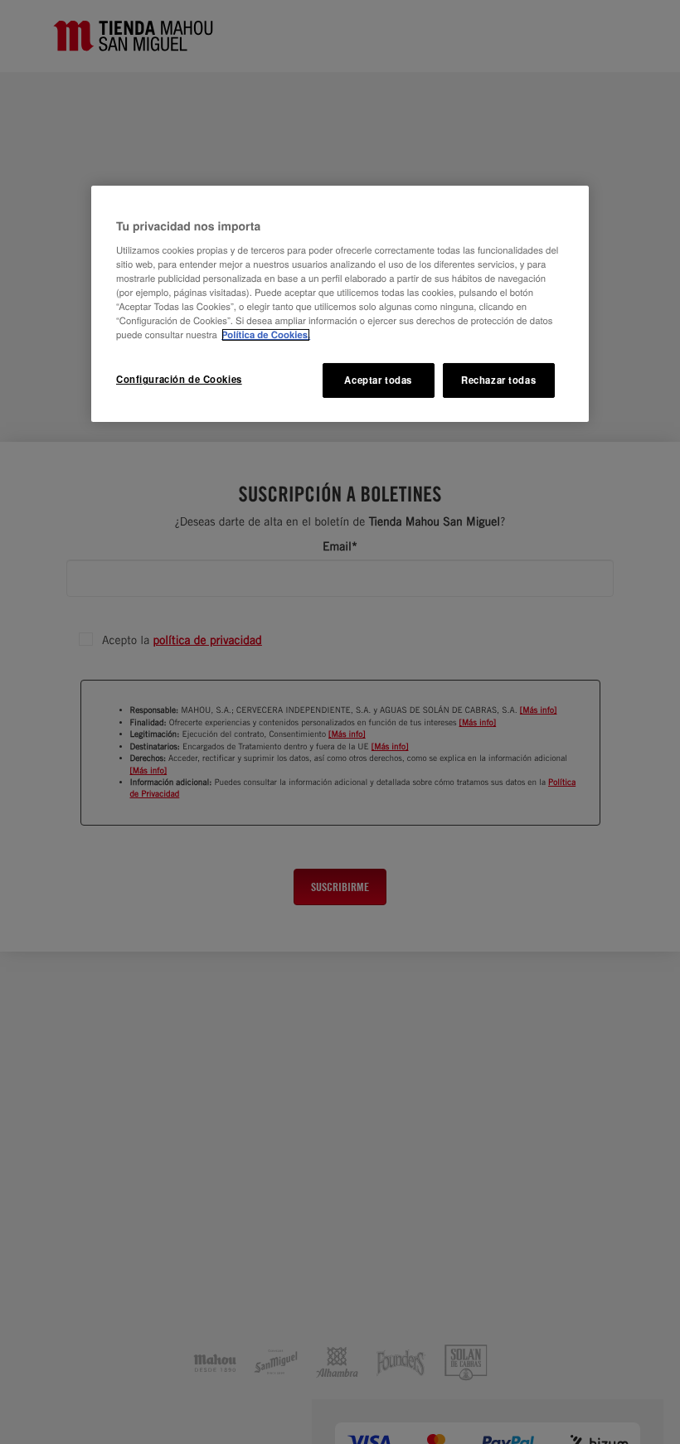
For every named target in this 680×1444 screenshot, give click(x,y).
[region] (340, 304)
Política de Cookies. (265, 335)
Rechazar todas (498, 379)
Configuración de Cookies (179, 378)
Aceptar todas (377, 379)
